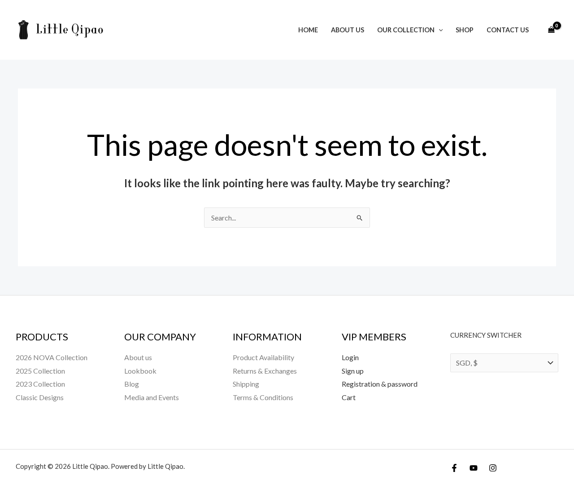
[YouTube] (474, 468)
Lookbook (140, 370)
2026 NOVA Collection (51, 357)
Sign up (353, 370)
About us (347, 30)
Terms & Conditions (263, 397)
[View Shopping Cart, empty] (551, 30)
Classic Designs (40, 397)
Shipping (246, 383)
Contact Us (508, 30)
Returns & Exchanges (265, 370)
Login (350, 357)
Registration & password (379, 383)
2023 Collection (40, 383)
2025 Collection (40, 370)
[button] (439, 30)
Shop (465, 30)
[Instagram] (493, 468)
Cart (349, 397)
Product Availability (263, 357)
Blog (131, 383)
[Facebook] (454, 468)
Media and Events (151, 397)
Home (308, 30)
